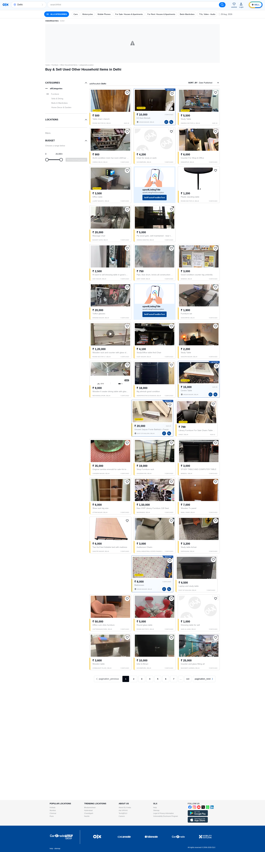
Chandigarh (88, 813)
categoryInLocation (86, 65)
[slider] (47, 159)
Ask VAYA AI (123, 810)
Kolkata (52, 808)
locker (62, 21)
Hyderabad (88, 810)
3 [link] (141, 679)
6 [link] (165, 679)
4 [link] (149, 679)
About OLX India (125, 808)
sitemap (57, 849)
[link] (204, 679)
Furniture (55, 65)
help (51, 849)
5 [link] (157, 679)
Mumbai (53, 810)
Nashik (86, 816)
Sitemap (156, 810)
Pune (52, 816)
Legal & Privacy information (163, 813)
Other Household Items (68, 65)
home (48, 65)
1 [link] (125, 679)
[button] (42, 4)
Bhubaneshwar (90, 808)
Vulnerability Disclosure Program (165, 816)
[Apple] (198, 822)
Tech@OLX (123, 813)
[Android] (198, 815)
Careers (122, 816)
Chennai (53, 813)
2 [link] (133, 679)
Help (155, 808)
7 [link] (173, 679)
